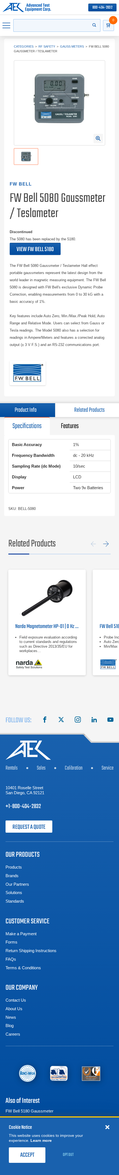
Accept (27, 1155)
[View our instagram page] (78, 720)
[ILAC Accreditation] (27, 1073)
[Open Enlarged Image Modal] (98, 138)
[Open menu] (6, 25)
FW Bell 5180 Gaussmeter (29, 1111)
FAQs (11, 959)
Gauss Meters (72, 46)
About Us (14, 1008)
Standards (15, 901)
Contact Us (16, 1000)
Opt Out (68, 1154)
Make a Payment (21, 933)
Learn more (41, 1140)
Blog (10, 1025)
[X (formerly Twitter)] (61, 720)
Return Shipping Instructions (31, 950)
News (11, 1017)
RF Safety (46, 46)
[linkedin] (94, 720)
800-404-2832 (102, 7)
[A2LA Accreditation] (59, 1073)
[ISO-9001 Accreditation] (91, 1073)
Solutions (14, 892)
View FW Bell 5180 (35, 249)
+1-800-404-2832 (23, 806)
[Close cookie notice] (107, 1127)
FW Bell (21, 184)
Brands (12, 875)
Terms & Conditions (23, 967)
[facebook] (45, 720)
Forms (11, 942)
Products (14, 867)
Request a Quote (28, 827)
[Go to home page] (26, 7)
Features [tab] (70, 426)
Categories (23, 46)
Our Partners (17, 884)
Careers (13, 1034)
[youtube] (110, 720)
